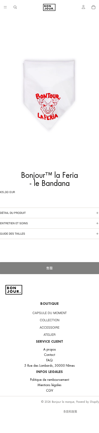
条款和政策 (70, 412)
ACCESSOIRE (49, 327)
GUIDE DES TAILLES (12, 234)
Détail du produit (13, 213)
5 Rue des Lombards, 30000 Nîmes (49, 365)
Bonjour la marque (63, 402)
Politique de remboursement (49, 380)
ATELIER (49, 335)
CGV (49, 390)
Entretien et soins (14, 223)
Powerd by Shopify (87, 402)
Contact (49, 355)
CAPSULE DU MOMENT (49, 313)
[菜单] (5, 7)
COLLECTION (49, 320)
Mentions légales (49, 385)
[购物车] (93, 7)
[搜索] (15, 7)
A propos (49, 349)
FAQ (49, 360)
